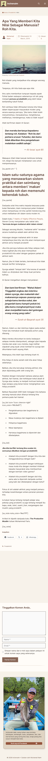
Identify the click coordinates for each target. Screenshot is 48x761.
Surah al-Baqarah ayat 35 (31, 319)
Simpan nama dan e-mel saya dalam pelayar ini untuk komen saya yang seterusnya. (24, 652)
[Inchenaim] (3, 3)
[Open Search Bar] (39, 3)
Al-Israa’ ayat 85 (35, 149)
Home (5, 12)
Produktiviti (12, 12)
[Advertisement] (24, 577)
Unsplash (21, 75)
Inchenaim (12, 3)
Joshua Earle (12, 75)
